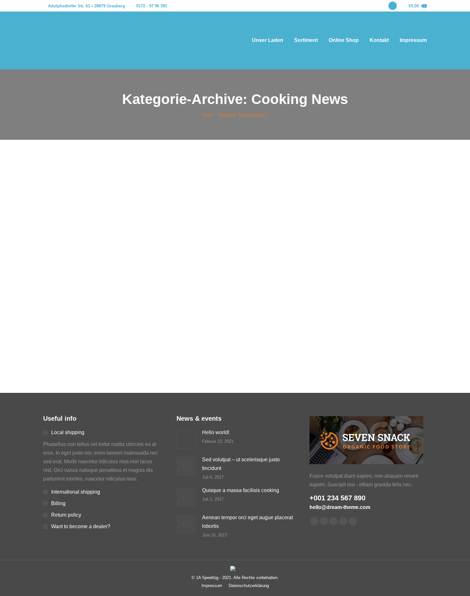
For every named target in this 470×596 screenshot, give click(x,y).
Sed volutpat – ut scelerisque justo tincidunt (241, 464)
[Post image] (186, 439)
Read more (63, 344)
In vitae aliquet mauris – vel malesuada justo (230, 293)
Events (55, 175)
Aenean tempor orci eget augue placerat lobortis (247, 522)
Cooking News (62, 166)
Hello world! (215, 432)
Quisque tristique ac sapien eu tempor (90, 293)
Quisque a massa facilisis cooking (240, 490)
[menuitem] (267, 40)
